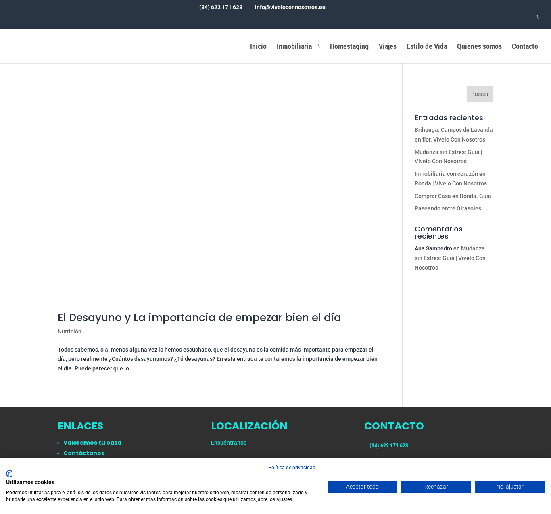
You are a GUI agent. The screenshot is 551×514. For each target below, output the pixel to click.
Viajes (388, 47)
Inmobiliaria (294, 47)
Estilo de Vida (427, 47)
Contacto (525, 47)
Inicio (258, 47)
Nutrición (69, 331)
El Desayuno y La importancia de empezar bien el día (199, 317)
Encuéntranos (228, 442)
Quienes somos (479, 47)
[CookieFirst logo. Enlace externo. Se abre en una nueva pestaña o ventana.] (9, 473)
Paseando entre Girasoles (448, 208)
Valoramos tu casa (92, 443)
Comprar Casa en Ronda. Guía (453, 196)
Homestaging (349, 47)
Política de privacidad (291, 467)
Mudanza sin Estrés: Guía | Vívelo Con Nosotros (450, 258)
